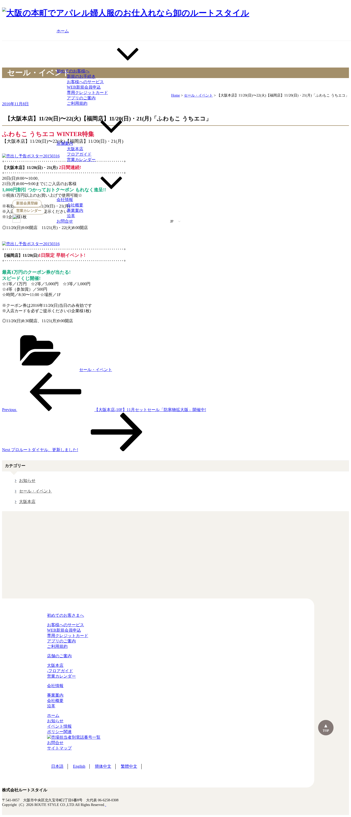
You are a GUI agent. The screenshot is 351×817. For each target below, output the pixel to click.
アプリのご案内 (81, 98)
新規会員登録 (27, 203)
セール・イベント (95, 369)
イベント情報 (59, 726)
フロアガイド (79, 154)
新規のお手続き (81, 76)
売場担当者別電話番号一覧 (75, 737)
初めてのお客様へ (73, 71)
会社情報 (65, 199)
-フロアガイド (60, 671)
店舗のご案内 (59, 656)
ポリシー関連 (59, 731)
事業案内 (75, 210)
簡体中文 (103, 766)
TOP (326, 731)
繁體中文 (129, 766)
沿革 (71, 216)
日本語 (57, 766)
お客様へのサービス (85, 82)
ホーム (63, 31)
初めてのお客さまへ (65, 615)
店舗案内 (65, 143)
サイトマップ (59, 748)
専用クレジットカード (87, 92)
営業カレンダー (28, 211)
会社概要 (75, 205)
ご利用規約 (77, 103)
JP (172, 221)
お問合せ (65, 221)
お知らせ (27, 480)
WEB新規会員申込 (84, 87)
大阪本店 (75, 149)
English (79, 766)
